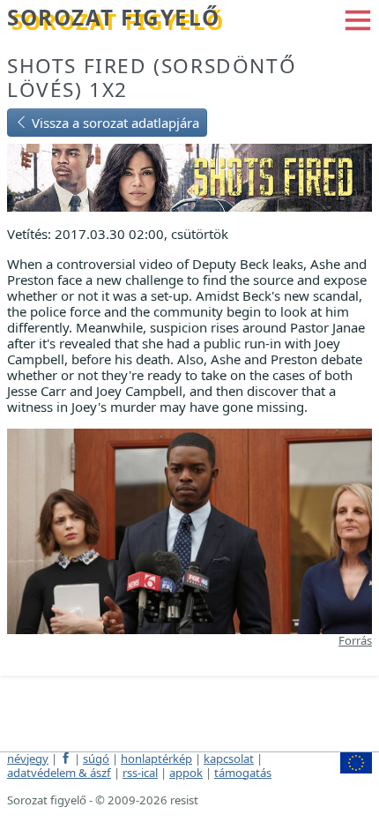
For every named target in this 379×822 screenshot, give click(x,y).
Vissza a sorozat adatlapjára (113, 122)
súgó (96, 758)
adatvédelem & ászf (59, 773)
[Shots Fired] (189, 176)
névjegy (27, 758)
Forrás (355, 640)
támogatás (242, 773)
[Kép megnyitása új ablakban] (189, 529)
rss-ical (140, 773)
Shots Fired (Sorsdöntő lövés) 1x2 (151, 77)
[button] (358, 18)
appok (186, 773)
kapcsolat (229, 758)
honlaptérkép (156, 758)
